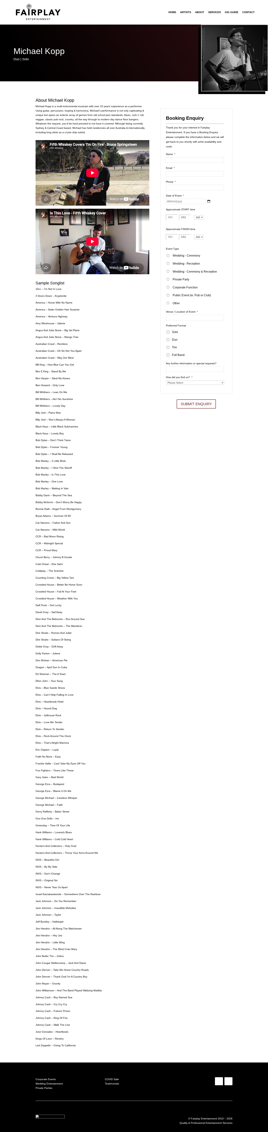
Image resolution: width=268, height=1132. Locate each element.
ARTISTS (185, 12)
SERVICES (214, 12)
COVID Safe (112, 1079)
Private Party (181, 279)
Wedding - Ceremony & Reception (195, 271)
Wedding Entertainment (49, 1083)
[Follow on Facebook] (219, 1081)
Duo (174, 339)
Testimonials (112, 1083)
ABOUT (199, 12)
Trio (174, 347)
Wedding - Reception (186, 263)
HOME (172, 12)
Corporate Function (185, 287)
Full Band (178, 354)
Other (176, 303)
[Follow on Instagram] (228, 1081)
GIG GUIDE (231, 12)
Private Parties (44, 1088)
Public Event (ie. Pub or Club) (192, 295)
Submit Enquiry (196, 404)
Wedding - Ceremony (186, 255)
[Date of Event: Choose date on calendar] (209, 201)
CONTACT (248, 12)
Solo (175, 332)
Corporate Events (46, 1079)
